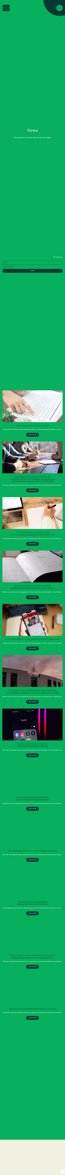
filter (32, 270)
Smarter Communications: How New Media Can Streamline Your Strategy (32, 745)
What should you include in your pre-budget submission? (32, 851)
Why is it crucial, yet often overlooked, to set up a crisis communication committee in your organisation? (32, 956)
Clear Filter (59, 257)
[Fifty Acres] (6, 8)
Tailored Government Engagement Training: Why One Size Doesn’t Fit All (32, 903)
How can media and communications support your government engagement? (32, 798)
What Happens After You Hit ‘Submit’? (32, 426)
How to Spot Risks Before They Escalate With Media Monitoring (32, 639)
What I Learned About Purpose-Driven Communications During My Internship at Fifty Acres (32, 533)
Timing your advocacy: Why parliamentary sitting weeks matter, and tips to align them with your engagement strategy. (32, 691)
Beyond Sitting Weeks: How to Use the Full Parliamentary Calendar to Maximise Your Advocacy (32, 587)
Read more (32, 434)
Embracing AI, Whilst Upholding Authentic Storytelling (32, 1009)
